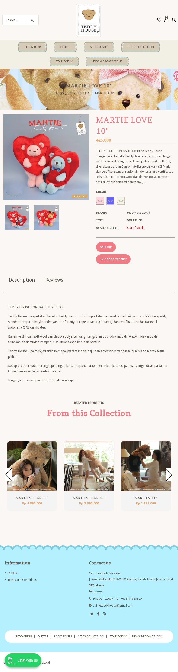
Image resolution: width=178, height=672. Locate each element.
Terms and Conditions (22, 580)
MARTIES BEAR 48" (89, 498)
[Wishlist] (159, 20)
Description (22, 280)
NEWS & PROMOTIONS (147, 636)
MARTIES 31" (146, 498)
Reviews (54, 280)
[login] (174, 20)
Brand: (101, 212)
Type (99, 220)
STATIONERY (118, 636)
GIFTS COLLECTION (91, 636)
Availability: (107, 227)
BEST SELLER (79, 93)
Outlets (12, 573)
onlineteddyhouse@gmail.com (113, 605)
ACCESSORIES (63, 636)
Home (58, 93)
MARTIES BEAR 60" (32, 498)
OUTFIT (43, 636)
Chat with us (27, 660)
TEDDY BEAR (24, 636)
